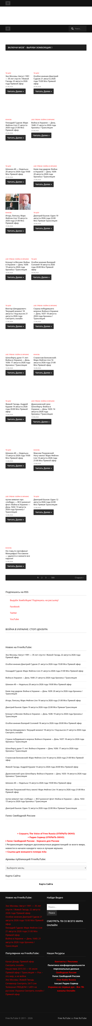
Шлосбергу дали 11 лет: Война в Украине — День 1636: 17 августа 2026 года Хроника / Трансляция (18, 361)
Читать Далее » (15, 91)
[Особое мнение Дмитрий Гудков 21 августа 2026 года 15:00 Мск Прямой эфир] (46, 61)
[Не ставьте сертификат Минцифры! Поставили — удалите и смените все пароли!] (18, 536)
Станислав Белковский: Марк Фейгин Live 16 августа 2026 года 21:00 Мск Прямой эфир (45, 361)
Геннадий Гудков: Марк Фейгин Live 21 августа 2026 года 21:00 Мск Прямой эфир (17, 126)
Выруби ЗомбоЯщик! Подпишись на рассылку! (34, 600)
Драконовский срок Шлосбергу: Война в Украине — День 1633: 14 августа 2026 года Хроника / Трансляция (43, 409)
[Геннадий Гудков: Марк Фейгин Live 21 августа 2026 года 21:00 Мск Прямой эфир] (18, 108)
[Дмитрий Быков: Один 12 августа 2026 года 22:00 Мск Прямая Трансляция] (46, 485)
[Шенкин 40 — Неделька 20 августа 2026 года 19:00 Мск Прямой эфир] (18, 154)
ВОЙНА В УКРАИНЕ (48, 120)
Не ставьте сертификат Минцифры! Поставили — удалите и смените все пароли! (18, 555)
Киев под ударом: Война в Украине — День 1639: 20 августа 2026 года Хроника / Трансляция (45, 173)
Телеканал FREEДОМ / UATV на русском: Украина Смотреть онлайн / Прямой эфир (25, 991)
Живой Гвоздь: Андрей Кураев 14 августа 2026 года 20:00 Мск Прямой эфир (17, 408)
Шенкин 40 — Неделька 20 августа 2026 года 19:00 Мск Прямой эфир (18, 171)
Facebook (14, 606)
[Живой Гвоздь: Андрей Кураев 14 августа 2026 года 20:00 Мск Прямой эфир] (18, 389)
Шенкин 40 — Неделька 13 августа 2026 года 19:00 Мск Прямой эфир (18, 455)
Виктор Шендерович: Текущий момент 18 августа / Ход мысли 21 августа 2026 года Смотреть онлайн (17, 313)
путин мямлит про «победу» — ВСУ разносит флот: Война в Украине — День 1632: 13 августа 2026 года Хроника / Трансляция (18, 505)
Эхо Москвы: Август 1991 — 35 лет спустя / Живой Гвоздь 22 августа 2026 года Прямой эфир (17, 80)
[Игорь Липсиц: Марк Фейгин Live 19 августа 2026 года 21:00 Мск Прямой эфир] (18, 201)
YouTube (14, 619)
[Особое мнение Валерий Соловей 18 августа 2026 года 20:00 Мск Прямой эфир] (43, 247)
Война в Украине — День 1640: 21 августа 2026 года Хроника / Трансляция (43, 125)
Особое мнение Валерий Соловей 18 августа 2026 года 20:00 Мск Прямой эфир (43, 266)
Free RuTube (64, 1018)
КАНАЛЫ (9, 120)
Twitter (13, 612)
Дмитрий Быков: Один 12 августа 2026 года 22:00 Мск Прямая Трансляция (46, 502)
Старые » (79, 577)
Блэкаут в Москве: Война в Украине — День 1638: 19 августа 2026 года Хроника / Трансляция (18, 266)
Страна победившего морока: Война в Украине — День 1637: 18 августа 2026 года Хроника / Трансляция (46, 313)
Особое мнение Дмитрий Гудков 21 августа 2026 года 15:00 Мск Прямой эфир (46, 80)
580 (53, 577)
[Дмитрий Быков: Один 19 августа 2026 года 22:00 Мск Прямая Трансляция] (46, 201)
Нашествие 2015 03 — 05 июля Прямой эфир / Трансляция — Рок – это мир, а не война (24, 972)
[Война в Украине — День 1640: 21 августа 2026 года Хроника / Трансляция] (43, 108)
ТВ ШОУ (8, 73)
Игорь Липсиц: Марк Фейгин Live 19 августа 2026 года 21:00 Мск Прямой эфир (16, 219)
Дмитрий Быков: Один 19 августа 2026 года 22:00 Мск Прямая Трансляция (46, 218)
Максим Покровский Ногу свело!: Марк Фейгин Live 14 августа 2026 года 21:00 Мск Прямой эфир (46, 457)
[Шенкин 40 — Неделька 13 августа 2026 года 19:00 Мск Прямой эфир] (18, 438)
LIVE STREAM (35, 120)
